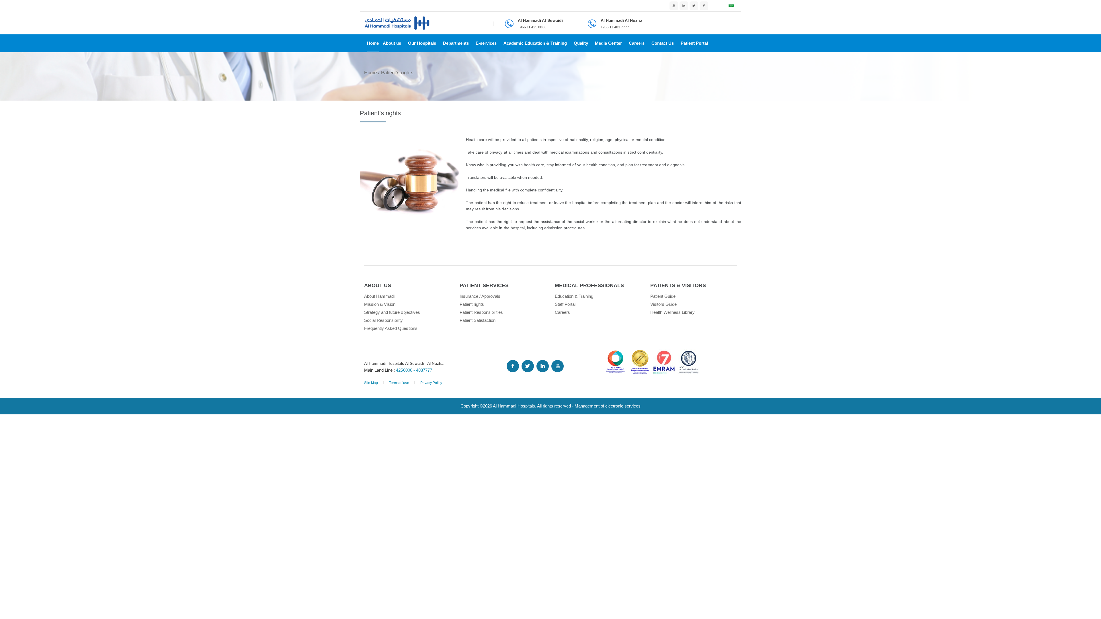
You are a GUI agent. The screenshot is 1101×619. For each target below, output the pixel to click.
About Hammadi (379, 296)
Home (373, 43)
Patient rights (472, 304)
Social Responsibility (383, 320)
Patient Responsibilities (481, 312)
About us (392, 43)
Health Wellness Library (672, 312)
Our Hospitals (422, 43)
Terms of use (399, 383)
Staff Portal (565, 304)
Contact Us (662, 43)
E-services (486, 43)
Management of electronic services (608, 405)
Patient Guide (663, 296)
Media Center (608, 43)
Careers (637, 43)
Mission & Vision (379, 304)
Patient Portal (694, 43)
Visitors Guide (663, 304)
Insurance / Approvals (480, 296)
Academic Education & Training (535, 43)
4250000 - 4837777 (414, 370)
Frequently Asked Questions (390, 328)
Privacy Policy (431, 383)
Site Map (371, 383)
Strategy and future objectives (392, 312)
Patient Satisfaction (478, 320)
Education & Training (574, 296)
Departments (456, 43)
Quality (581, 43)
